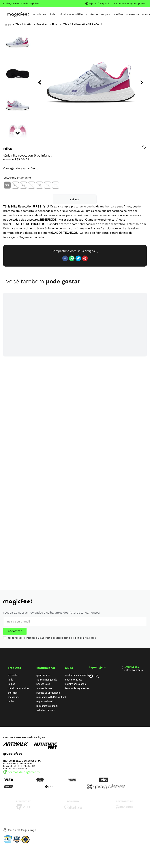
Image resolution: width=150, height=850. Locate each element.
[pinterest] (85, 258)
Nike (54, 24)
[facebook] (65, 258)
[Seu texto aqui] (124, 808)
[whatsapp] (72, 258)
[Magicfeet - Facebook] (91, 677)
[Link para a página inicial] (7, 24)
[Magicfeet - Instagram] (97, 677)
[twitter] (78, 258)
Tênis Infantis (23, 24)
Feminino (41, 24)
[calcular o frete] (74, 199)
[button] (7, 185)
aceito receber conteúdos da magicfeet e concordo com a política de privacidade (52, 638)
